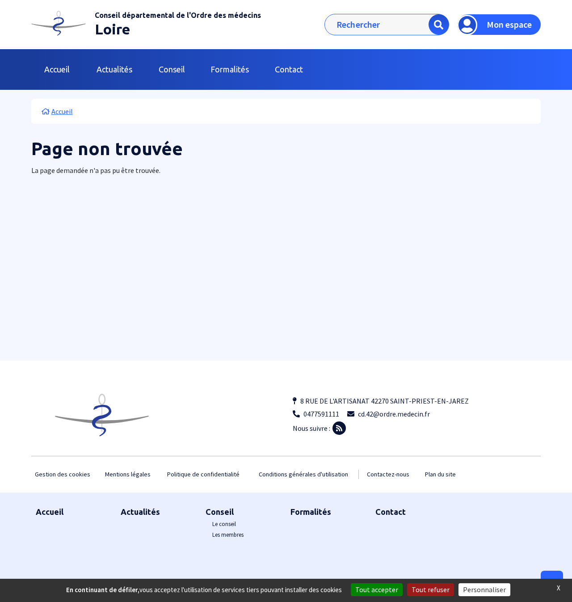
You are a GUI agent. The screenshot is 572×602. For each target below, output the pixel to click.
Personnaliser (484, 589)
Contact (289, 69)
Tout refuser (431, 589)
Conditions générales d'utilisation (303, 474)
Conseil (220, 511)
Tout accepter (376, 589)
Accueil (57, 69)
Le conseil (224, 524)
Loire (112, 29)
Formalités (229, 69)
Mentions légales (128, 474)
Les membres (228, 535)
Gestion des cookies (62, 474)
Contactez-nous (388, 474)
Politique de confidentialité (203, 474)
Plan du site (440, 474)
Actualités (114, 69)
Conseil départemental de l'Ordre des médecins (178, 15)
